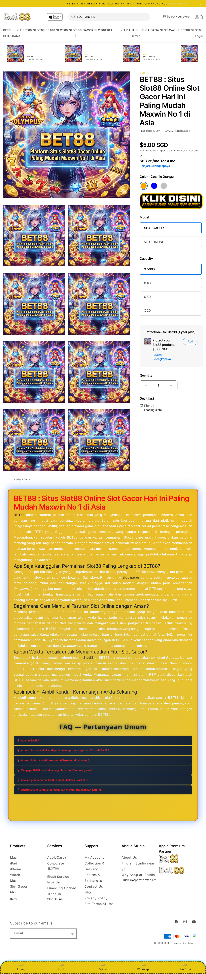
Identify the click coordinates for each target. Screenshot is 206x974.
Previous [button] (5, 4)
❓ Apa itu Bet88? (28, 740)
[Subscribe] (72, 934)
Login (62, 969)
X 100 (148, 283)
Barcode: (169, 130)
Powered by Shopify (184, 943)
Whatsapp (144, 969)
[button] (8, 30)
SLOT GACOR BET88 (175, 30)
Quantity (146, 375)
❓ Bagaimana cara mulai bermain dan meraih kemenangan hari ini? (60, 789)
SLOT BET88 (23, 30)
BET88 (8, 30)
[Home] (17, 17)
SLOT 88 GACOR (81, 30)
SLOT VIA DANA (147, 30)
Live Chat (185, 969)
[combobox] (109, 16)
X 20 (147, 310)
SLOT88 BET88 (44, 30)
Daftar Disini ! (176, 3)
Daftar (103, 969)
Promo (21, 969)
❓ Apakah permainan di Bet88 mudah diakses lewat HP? (52, 780)
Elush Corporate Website (139, 880)
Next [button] (201, 4)
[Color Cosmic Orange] (144, 186)
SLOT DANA (126, 30)
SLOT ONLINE (154, 242)
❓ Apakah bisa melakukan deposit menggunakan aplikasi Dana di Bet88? (63, 750)
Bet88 (14, 899)
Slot (12, 891)
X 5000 (149, 269)
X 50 (147, 297)
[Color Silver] (164, 186)
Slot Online (55, 899)
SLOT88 (62, 30)
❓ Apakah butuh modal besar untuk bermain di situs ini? (53, 760)
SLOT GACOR (154, 228)
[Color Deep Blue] (154, 186)
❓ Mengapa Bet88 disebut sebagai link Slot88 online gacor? (55, 770)
